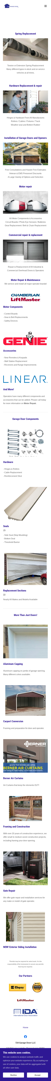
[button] (45, 5)
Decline (13, 1075)
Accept (37, 1075)
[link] (12, 6)
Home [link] (25, 1027)
